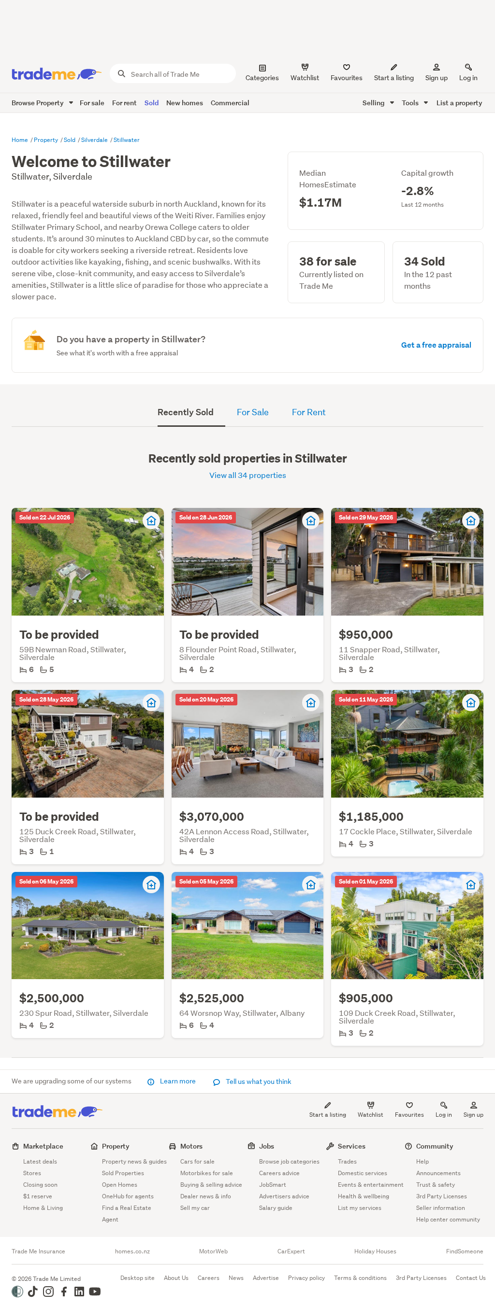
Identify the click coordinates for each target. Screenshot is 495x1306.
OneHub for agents (128, 1196)
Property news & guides (134, 1161)
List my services (359, 1208)
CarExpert (291, 1251)
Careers (208, 1278)
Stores (32, 1173)
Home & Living (43, 1208)
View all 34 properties (247, 475)
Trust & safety (435, 1184)
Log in (468, 77)
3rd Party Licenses (441, 1196)
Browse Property (38, 102)
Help (422, 1161)
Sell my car (195, 1208)
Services (351, 1146)
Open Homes (119, 1184)
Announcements (438, 1173)
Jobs (266, 1146)
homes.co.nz (132, 1251)
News (236, 1278)
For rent (124, 102)
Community (434, 1146)
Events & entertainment (371, 1184)
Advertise (266, 1278)
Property (46, 140)
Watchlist (370, 1114)
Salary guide (275, 1208)
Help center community (448, 1219)
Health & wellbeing (363, 1196)
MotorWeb (213, 1251)
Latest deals (40, 1161)
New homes (184, 102)
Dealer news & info (205, 1196)
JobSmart (272, 1184)
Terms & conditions (360, 1278)
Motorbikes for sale (206, 1173)
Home (20, 140)
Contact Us (471, 1278)
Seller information (440, 1208)
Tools (411, 102)
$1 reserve (37, 1196)
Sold (152, 102)
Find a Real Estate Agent (126, 1213)
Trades (347, 1161)
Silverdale (95, 140)
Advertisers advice (284, 1196)
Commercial (230, 102)
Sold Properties (123, 1173)
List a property (459, 102)
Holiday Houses (375, 1251)
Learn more (178, 1081)
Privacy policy (306, 1278)
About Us (176, 1278)
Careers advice (279, 1173)
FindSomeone (464, 1251)
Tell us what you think (257, 1081)
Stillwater (127, 140)
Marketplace (43, 1146)
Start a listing (327, 1114)
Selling (374, 102)
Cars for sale (197, 1161)
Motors (191, 1146)
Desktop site (137, 1278)
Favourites (409, 1114)
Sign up (436, 77)
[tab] (191, 413)
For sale (92, 102)
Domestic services (362, 1173)
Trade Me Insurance (38, 1251)
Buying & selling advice (211, 1184)
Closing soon (40, 1184)
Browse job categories (289, 1161)
